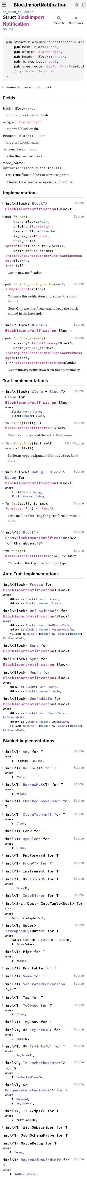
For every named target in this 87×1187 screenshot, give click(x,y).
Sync (34, 659)
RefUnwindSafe (44, 610)
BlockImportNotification (40, 5)
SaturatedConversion (44, 984)
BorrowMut (33, 784)
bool (52, 61)
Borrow (29, 768)
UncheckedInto (44, 1062)
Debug (37, 472)
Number (76, 634)
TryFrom (37, 1029)
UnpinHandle (20, 289)
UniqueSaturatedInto (26, 1090)
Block (30, 599)
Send (34, 645)
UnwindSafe (41, 698)
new (22, 217)
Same (27, 976)
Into (34, 879)
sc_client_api (13, 12)
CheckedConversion (42, 801)
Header (58, 56)
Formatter (14, 508)
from (15, 551)
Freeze (36, 584)
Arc (63, 66)
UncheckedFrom (26, 1077)
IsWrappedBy (17, 931)
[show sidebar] (4, 4)
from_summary (31, 338)
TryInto (37, 1046)
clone (16, 423)
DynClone (32, 838)
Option (52, 66)
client (28, 12)
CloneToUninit (37, 814)
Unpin (35, 672)
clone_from (21, 443)
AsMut (45, 940)
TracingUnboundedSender (27, 256)
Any (26, 751)
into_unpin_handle (36, 284)
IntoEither (34, 895)
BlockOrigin (49, 52)
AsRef (27, 940)
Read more (64, 435)
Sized (38, 760)
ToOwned (30, 1005)
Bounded (22, 1099)
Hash (52, 47)
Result (48, 508)
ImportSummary (45, 343)
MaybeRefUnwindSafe (41, 1159)
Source (8, 29)
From (9, 537)
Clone (37, 391)
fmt (14, 503)
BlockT (38, 203)
